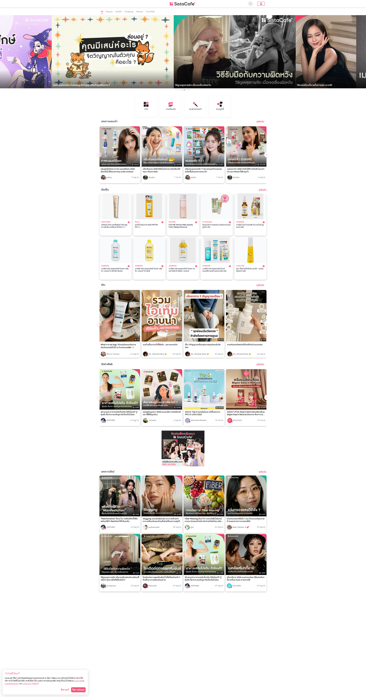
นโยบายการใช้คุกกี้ (31, 683)
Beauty (109, 11)
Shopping (129, 11)
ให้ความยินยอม (78, 689)
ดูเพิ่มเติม (260, 121)
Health (118, 11)
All (102, 11)
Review (139, 11)
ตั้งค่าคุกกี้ (65, 689)
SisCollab (150, 11)
